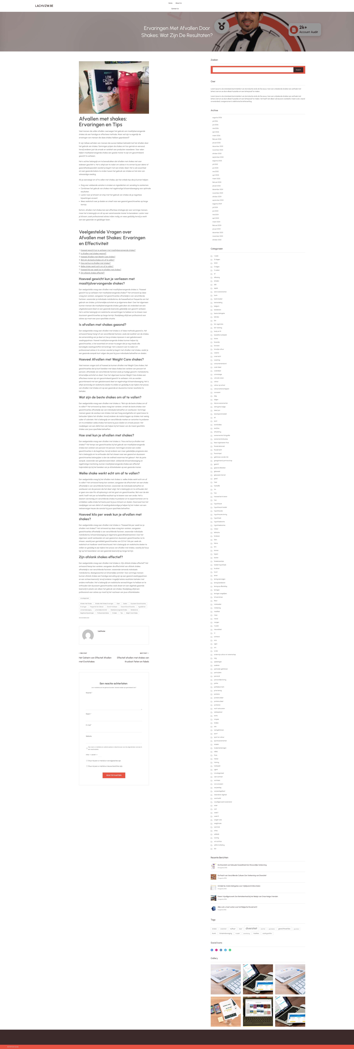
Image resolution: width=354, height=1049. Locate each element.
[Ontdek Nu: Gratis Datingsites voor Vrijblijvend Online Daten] (213, 888)
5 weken (217, 270)
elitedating (217, 432)
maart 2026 (216, 135)
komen (216, 550)
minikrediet (217, 604)
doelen (125, 603)
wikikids (216, 834)
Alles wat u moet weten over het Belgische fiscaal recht (237, 907)
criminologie (218, 374)
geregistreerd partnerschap (223, 460)
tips (121, 613)
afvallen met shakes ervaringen (104, 603)
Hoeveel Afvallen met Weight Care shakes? (98, 257)
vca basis (217, 780)
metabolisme (134, 610)
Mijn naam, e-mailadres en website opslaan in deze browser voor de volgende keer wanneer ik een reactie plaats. (115, 748)
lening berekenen (219, 583)
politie (216, 683)
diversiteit (251, 928)
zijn (215, 848)
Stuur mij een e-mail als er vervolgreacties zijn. (104, 761)
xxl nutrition (218, 841)
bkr (215, 320)
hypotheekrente (219, 522)
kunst (216, 572)
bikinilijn (216, 317)
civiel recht (217, 356)
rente (216, 716)
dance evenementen (221, 403)
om (215, 647)
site (215, 726)
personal (217, 676)
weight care (218, 820)
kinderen (217, 536)
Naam (88, 714)
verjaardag (217, 787)
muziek (216, 626)
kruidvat (216, 568)
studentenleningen (220, 748)
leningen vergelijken (220, 593)
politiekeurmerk (219, 687)
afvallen (216, 281)
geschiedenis (272, 929)
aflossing (217, 277)
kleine (216, 543)
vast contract (218, 777)
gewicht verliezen (112, 607)
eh (215, 417)
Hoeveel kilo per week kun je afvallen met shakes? (101, 269)
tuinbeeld (217, 766)
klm (215, 547)
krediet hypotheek (220, 565)
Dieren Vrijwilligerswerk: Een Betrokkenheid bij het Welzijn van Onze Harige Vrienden (248, 896)
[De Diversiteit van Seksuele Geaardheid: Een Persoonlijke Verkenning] (213, 867)
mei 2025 (215, 171)
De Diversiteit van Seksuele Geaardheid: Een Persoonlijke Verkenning (242, 865)
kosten (216, 557)
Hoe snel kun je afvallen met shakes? (96, 263)
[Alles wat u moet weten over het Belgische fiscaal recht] (213, 909)
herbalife (217, 486)
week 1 (216, 812)
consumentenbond (220, 363)
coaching (217, 360)
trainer (216, 759)
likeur (215, 601)
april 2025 (215, 175)
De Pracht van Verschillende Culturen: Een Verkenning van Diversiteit (242, 875)
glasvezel (217, 471)
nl (214, 633)
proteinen (217, 705)
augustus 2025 (217, 161)
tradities (256, 933)
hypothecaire (218, 511)
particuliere (217, 672)
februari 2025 (216, 182)
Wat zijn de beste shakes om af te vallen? (97, 260)
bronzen (216, 345)
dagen (216, 399)
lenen (216, 575)
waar (215, 805)
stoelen (216, 744)
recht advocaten (219, 708)
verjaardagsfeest (219, 791)
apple (216, 288)
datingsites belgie (220, 407)
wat (215, 809)
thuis (215, 755)
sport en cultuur (219, 737)
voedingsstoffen (267, 933)
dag (215, 396)
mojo (215, 615)
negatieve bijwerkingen (87, 613)
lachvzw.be (44, 6)
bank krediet (218, 299)
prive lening (218, 690)
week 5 (216, 816)
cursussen (217, 392)
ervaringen (83, 607)
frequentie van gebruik (96, 607)
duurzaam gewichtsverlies (138, 603)
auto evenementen (220, 292)
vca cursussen (218, 784)
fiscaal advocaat (219, 446)
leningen (217, 590)
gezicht (216, 464)
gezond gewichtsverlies (128, 607)
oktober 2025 (216, 153)
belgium (216, 306)
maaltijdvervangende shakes (119, 610)
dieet (118, 603)
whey (216, 830)
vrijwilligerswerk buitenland (223, 802)
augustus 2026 (217, 117)
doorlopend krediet (220, 414)
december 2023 (217, 232)
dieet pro (217, 410)
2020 (216, 263)
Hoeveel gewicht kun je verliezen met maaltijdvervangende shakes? (108, 250)
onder (216, 651)
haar (215, 482)
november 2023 (217, 236)
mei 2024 (215, 214)
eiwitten (216, 428)
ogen (215, 644)
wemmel (217, 827)
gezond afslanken (220, 468)
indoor (216, 529)
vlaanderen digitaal (220, 795)
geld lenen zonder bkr (221, 457)
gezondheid (296, 929)
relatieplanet (218, 712)
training (216, 762)
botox (216, 338)
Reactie (89, 693)
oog (215, 658)
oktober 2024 (216, 196)
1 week (216, 256)
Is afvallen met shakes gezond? (93, 253)
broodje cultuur (219, 349)
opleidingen (218, 662)
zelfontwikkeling (219, 845)
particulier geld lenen (221, 669)
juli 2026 (215, 121)
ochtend (217, 637)
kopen (216, 554)
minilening (217, 608)
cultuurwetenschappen (221, 389)
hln (215, 489)
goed (215, 478)
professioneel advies (103, 613)
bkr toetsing (218, 328)
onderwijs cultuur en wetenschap (225, 654)
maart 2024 (216, 222)
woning (216, 838)
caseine (216, 353)
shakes (216, 723)
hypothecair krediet (220, 507)
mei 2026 (215, 128)
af (214, 274)
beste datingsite (219, 313)
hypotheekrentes (219, 525)
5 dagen (216, 267)
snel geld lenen (219, 730)
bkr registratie (218, 324)
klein (215, 540)
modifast (217, 611)
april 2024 (215, 218)
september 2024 (218, 200)
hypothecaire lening (220, 514)
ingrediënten (142, 607)
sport (216, 733)
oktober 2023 (216, 240)
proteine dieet (218, 698)
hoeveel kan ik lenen (220, 496)
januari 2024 (216, 229)
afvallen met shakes (86, 603)
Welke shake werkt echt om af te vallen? (97, 266)
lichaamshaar (218, 597)
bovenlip (217, 342)
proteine (217, 694)
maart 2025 (216, 178)
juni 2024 (215, 211)
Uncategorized (84, 598)
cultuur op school (219, 385)
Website (89, 736)
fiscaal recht (218, 450)
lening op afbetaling (220, 586)
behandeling (218, 302)
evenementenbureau (221, 439)
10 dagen (217, 259)
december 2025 (217, 146)
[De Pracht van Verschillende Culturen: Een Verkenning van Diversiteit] (213, 877)
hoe (215, 493)
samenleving (246, 933)
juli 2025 (215, 164)
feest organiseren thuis (221, 442)
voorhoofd (217, 798)
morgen (216, 622)
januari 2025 (216, 186)
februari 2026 (216, 139)
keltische (217, 532)
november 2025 (217, 150)
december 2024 (217, 189)
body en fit (217, 331)
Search (298, 70)
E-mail (88, 725)
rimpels (216, 719)
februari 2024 (216, 225)
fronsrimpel (217, 453)
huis (215, 500)
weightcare (217, 823)
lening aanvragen (219, 579)
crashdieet (217, 371)
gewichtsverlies (284, 929)
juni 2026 (215, 125)
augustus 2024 (217, 204)
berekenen (217, 310)
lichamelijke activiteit (101, 610)
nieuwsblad (218, 629)
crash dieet (217, 367)
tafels (216, 751)
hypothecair (218, 504)
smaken (114, 613)
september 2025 (218, 157)
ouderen (216, 665)
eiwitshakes (218, 425)
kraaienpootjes (219, 561)
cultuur (216, 381)
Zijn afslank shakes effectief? (93, 273)
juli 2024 (215, 207)
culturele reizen (219, 378)
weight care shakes (132, 613)
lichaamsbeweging (85, 610)
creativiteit (223, 929)
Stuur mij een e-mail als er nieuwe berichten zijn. (105, 766)
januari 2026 (216, 143)
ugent (216, 769)
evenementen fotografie (222, 435)
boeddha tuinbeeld (220, 335)
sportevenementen (220, 741)
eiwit (215, 421)
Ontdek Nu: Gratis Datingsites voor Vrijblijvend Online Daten (239, 886)
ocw (215, 640)
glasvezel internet (220, 475)
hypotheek (217, 518)
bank (215, 295)
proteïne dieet (218, 701)
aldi (215, 284)
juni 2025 (215, 168)
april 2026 (215, 132)
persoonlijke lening (220, 680)
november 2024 (217, 193)
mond (216, 619)
